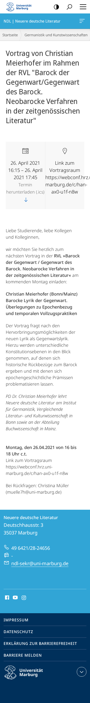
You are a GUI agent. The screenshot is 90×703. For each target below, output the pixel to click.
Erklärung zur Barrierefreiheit (40, 643)
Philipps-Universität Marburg (32, 680)
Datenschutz (18, 631)
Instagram (24, 597)
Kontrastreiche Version (56, 6)
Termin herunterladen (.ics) (25, 188)
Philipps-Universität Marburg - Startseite (20, 7)
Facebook (7, 597)
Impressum (16, 620)
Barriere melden (23, 655)
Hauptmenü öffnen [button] (83, 6)
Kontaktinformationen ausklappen (81, 672)
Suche (69, 6)
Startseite (10, 34)
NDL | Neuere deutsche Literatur (83, 21)
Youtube (15, 597)
